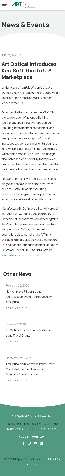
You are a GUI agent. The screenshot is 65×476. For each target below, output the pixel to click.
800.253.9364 (15, 429)
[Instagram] (29, 443)
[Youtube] (35, 443)
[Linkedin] (41, 443)
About (24, 436)
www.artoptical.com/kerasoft (20, 255)
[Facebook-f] (23, 443)
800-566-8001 (49, 429)
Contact (39, 436)
